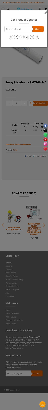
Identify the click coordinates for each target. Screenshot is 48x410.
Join (39, 28)
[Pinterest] (21, 37)
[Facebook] (16, 37)
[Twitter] (11, 37)
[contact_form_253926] (42, 404)
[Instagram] (26, 37)
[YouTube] (32, 37)
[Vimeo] (37, 37)
